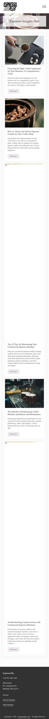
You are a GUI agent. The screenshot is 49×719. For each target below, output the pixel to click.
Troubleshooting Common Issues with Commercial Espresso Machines (24, 623)
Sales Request (8, 705)
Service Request (9, 700)
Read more (14, 91)
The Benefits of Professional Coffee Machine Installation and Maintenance (24, 413)
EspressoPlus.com (24, 717)
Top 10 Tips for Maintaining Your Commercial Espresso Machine (22, 345)
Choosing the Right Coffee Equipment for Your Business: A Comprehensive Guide (24, 71)
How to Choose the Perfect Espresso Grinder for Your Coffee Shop (23, 132)
